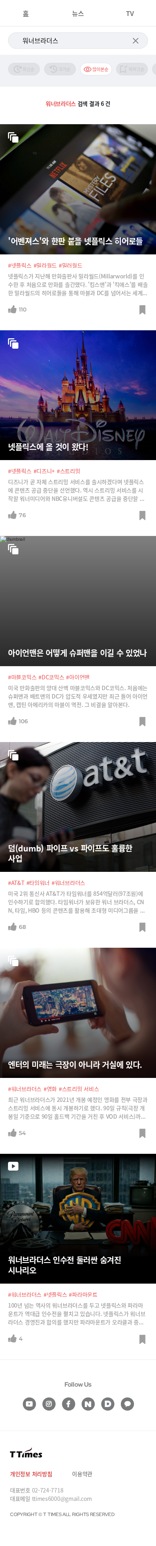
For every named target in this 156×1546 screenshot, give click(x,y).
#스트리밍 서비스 (79, 1089)
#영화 (50, 1089)
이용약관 (82, 1474)
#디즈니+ (44, 471)
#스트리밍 (68, 471)
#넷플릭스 (20, 265)
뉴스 (78, 13)
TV (130, 13)
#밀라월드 (45, 265)
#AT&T (16, 882)
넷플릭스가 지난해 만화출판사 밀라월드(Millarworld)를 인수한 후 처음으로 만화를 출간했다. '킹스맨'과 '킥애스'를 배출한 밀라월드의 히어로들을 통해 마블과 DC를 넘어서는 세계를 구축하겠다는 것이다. (78, 284)
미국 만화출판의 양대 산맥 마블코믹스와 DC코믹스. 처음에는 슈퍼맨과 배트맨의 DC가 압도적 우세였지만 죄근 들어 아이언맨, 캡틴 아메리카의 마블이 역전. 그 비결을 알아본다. (78, 696)
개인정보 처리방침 (31, 1474)
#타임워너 (38, 882)
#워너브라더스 (68, 882)
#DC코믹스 (51, 677)
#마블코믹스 (22, 677)
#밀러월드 (70, 265)
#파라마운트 (83, 1294)
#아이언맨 (78, 677)
